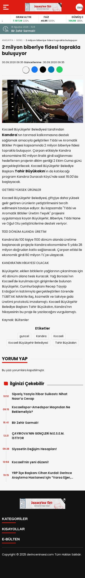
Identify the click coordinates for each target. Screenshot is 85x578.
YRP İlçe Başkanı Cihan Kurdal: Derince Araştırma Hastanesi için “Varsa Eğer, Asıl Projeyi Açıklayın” (42, 475)
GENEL (19, 40)
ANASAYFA (7, 40)
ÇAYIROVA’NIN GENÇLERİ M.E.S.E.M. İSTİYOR (38, 435)
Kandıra (41, 336)
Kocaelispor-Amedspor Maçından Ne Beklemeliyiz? (41, 409)
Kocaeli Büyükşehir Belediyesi (28, 343)
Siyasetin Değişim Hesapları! (34, 449)
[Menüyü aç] (6, 7)
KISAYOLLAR (13, 529)
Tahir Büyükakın (65, 343)
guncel (24, 336)
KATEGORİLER (15, 519)
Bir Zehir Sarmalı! (23, 31)
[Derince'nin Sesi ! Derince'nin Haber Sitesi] (43, 7)
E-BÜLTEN (11, 539)
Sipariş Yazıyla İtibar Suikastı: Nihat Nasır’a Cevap (39, 396)
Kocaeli (58, 336)
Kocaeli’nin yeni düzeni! (30, 462)
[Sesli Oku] (25, 70)
